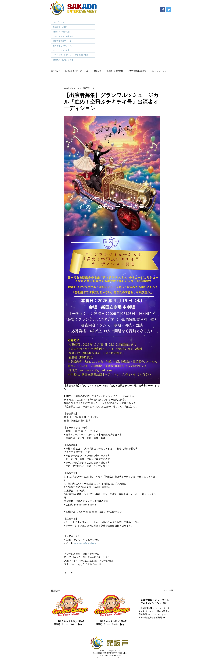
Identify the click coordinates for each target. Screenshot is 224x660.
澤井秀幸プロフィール (62, 41)
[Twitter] (168, 9)
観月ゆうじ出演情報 (115, 71)
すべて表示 (168, 590)
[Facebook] (162, 9)
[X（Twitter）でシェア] (71, 573)
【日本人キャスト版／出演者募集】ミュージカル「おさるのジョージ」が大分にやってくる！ (111, 623)
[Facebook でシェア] (65, 573)
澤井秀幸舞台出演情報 (137, 71)
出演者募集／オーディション (77, 71)
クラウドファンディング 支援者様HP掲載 (70, 55)
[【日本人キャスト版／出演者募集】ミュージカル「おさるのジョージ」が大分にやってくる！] (112, 605)
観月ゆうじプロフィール (63, 46)
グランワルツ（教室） (62, 50)
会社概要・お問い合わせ (63, 60)
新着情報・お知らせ (61, 27)
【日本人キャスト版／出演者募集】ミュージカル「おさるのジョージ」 (69, 623)
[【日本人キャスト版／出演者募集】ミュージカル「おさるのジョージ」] (70, 605)
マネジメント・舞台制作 (63, 36)
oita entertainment (158, 71)
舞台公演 (97, 71)
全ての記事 (55, 71)
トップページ (58, 22)
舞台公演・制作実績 (61, 32)
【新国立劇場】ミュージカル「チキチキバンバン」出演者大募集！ (153, 602)
